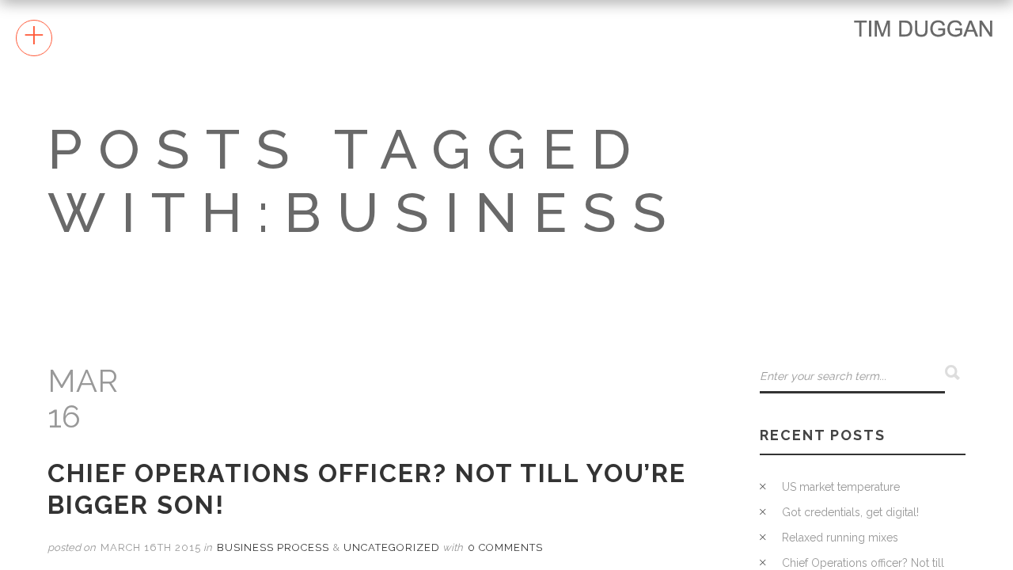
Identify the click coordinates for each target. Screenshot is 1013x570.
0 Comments (505, 547)
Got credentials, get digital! (850, 512)
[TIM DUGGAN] (923, 28)
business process (273, 547)
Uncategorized (391, 547)
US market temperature (841, 487)
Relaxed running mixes (840, 537)
